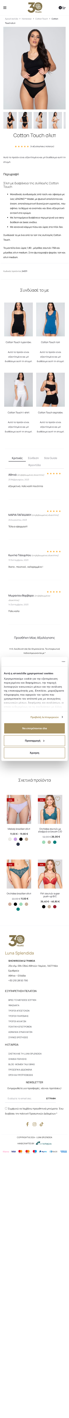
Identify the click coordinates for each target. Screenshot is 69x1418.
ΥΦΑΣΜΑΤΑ (13, 1005)
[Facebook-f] (27, 1124)
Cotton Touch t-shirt (18, 412)
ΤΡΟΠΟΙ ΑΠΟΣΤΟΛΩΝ (18, 1010)
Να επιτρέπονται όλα (34, 728)
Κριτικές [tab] (17, 458)
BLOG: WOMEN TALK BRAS (21, 1064)
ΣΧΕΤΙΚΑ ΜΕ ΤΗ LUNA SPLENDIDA (25, 1053)
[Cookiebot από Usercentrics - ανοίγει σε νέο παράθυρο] (50, 661)
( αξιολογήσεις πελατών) (42, 146)
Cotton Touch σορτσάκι (50, 412)
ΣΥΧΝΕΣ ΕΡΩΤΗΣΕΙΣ (18, 1037)
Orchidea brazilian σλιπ (19, 893)
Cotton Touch (41, 18)
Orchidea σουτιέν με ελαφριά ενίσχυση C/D (50, 830)
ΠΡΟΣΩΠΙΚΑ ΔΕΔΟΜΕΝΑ (20, 1069)
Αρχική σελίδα (11, 18)
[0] (64, 7)
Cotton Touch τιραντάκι (18, 342)
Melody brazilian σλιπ (19, 828)
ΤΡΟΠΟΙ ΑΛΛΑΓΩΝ (17, 1021)
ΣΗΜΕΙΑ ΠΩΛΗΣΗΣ (17, 1058)
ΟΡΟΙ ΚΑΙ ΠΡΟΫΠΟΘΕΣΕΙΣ (20, 1074)
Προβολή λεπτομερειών (44, 717)
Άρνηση (34, 752)
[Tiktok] (42, 1124)
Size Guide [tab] (50, 458)
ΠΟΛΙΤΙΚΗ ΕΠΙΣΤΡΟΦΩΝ (20, 1026)
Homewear (27, 18)
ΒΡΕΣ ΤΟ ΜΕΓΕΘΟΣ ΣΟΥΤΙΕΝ (22, 999)
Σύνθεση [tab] (33, 458)
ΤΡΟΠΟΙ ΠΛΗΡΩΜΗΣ (18, 1015)
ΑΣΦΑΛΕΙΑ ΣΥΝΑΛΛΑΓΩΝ (20, 1031)
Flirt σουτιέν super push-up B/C (50, 895)
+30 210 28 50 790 (18, 980)
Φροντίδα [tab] (34, 465)
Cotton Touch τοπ (50, 342)
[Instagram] (35, 1124)
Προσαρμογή (32, 740)
